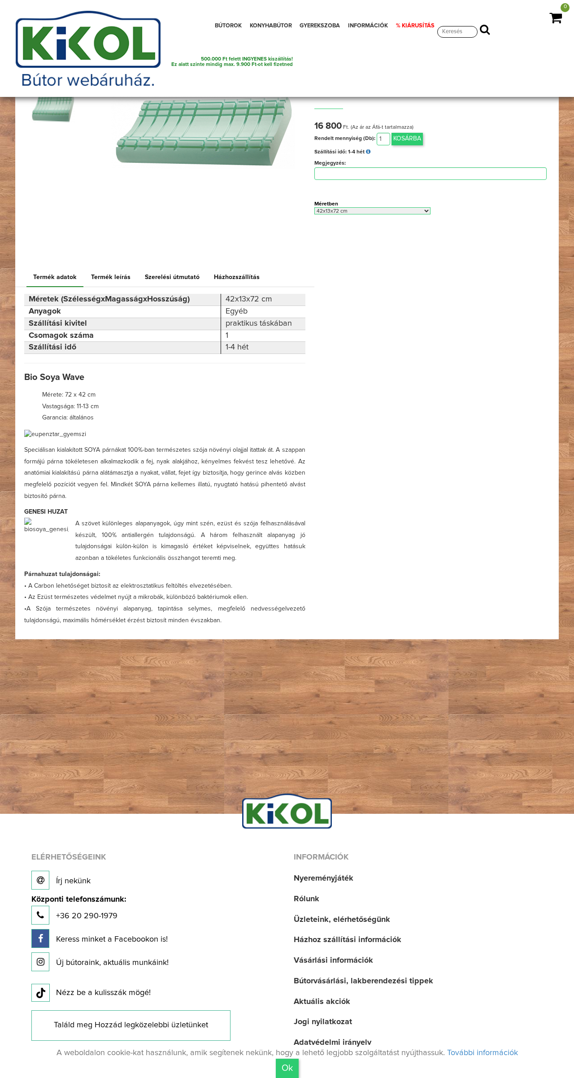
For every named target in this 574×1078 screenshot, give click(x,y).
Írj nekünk (72, 881)
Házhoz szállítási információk (347, 940)
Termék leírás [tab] (110, 277)
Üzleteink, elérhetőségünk (342, 920)
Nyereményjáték (323, 878)
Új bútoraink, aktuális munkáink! (111, 963)
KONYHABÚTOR (271, 26)
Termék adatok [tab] (55, 277)
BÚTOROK (228, 26)
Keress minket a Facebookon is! (111, 939)
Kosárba (407, 138)
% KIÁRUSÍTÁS (415, 26)
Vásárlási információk (333, 960)
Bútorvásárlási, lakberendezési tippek (363, 981)
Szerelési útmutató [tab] (172, 277)
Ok (287, 1068)
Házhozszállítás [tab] (237, 277)
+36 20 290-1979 (78, 907)
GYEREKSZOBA (320, 26)
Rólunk (306, 899)
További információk (482, 1053)
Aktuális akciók (322, 1002)
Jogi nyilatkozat (323, 1022)
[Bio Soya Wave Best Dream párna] (203, 126)
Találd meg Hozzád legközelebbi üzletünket (131, 1025)
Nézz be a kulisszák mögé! (103, 993)
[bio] (52, 107)
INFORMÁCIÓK (368, 26)
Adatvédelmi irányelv (332, 1043)
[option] (55, 107)
